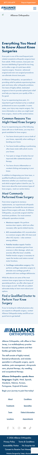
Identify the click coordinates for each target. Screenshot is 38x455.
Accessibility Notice (11, 445)
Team (10, 412)
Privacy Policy (9, 441)
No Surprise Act (28, 445)
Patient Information (28, 412)
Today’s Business (26, 453)
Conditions (28, 399)
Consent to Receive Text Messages (19, 449)
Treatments (10, 406)
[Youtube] (24, 428)
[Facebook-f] (8, 428)
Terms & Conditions (26, 441)
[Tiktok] (30, 428)
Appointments (28, 419)
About (10, 399)
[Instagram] (19, 428)
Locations (10, 419)
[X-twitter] (13, 428)
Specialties (28, 406)
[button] (34, 8)
